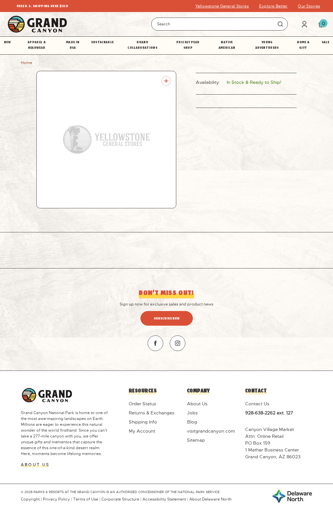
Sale (325, 43)
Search (280, 24)
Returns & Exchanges (151, 413)
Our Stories (309, 6)
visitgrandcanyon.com (211, 431)
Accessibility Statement (164, 499)
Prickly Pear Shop (187, 45)
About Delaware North (210, 499)
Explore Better (273, 6)
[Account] (304, 24)
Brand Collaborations (142, 45)
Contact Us (257, 404)
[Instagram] (177, 343)
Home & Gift (303, 45)
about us (35, 464)
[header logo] (37, 24)
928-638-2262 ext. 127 (269, 413)
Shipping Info (143, 422)
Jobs (192, 413)
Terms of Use (85, 499)
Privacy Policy (56, 499)
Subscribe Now (167, 319)
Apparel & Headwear (37, 45)
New (7, 43)
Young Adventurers (267, 45)
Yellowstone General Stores (222, 6)
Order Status (142, 404)
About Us (197, 404)
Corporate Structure (120, 499)
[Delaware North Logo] (292, 496)
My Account (142, 431)
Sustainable (102, 43)
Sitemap (196, 440)
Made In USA (72, 45)
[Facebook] (155, 343)
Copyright (30, 499)
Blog (192, 422)
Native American (227, 45)
